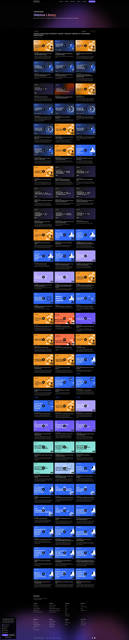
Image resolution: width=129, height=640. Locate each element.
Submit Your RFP (83, 623)
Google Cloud (51, 626)
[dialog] (8, 628)
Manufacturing (83, 610)
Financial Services (84, 606)
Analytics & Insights (37, 608)
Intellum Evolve (36, 606)
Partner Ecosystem (52, 621)
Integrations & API (36, 610)
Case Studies (36, 622)
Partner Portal (51, 623)
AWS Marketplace (52, 624)
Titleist (66, 612)
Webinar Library (36, 626)
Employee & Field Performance (54, 608)
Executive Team (67, 622)
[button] (61, 2)
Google (66, 605)
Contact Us (82, 621)
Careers (66, 624)
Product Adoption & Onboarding (54, 610)
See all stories (67, 615)
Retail (82, 608)
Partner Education (52, 606)
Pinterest (66, 608)
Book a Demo (83, 624)
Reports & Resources (37, 624)
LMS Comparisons (36, 629)
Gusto (66, 610)
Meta (66, 607)
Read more (11, 622)
